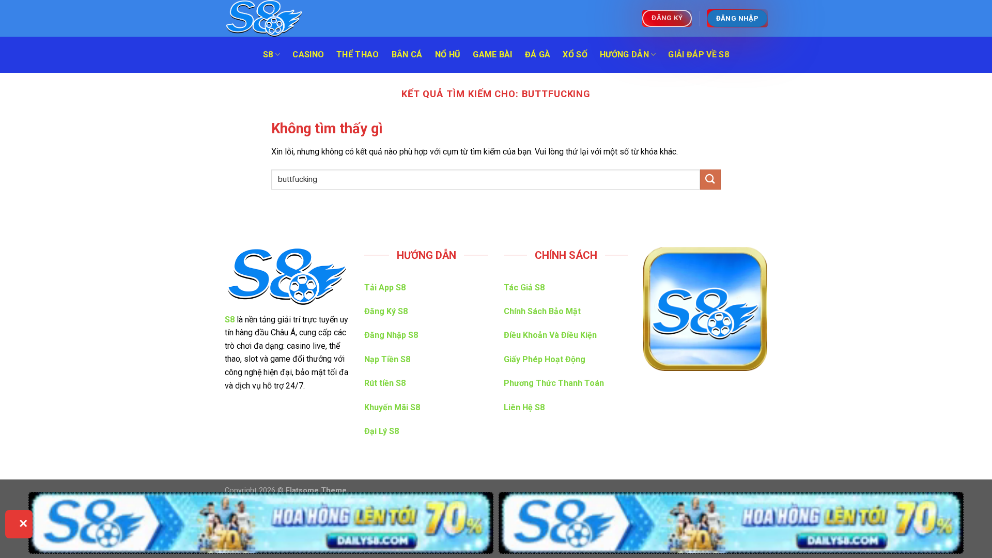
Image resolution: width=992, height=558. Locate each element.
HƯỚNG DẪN (624, 54)
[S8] (276, 18)
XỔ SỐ (575, 54)
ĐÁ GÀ (538, 54)
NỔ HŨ (448, 54)
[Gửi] (710, 179)
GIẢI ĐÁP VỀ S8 (698, 54)
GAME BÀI (493, 54)
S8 (268, 54)
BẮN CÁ (407, 54)
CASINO (308, 54)
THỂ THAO (357, 54)
